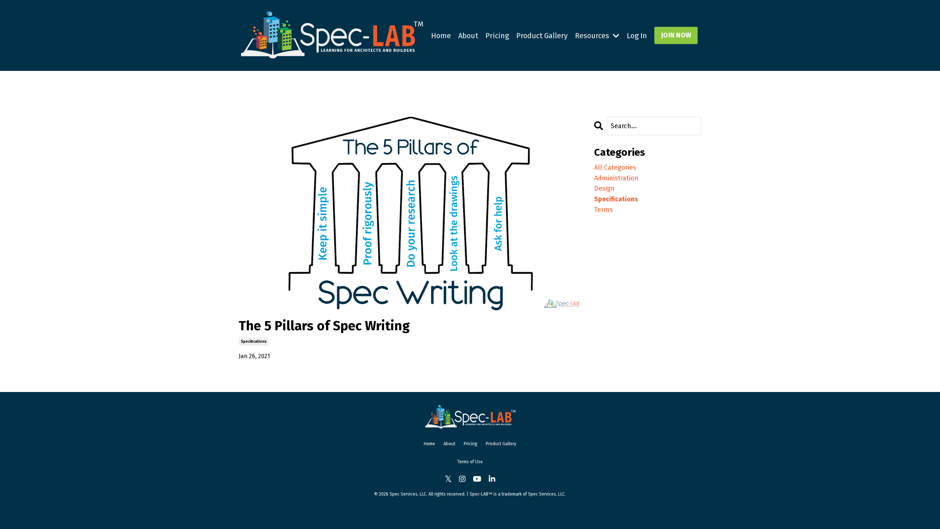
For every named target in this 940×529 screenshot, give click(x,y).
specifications (254, 341)
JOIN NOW (676, 35)
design (604, 188)
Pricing (497, 35)
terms (603, 210)
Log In (637, 35)
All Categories (615, 167)
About (468, 35)
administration (616, 178)
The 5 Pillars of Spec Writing (324, 326)
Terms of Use (470, 461)
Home (441, 35)
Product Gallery (542, 35)
